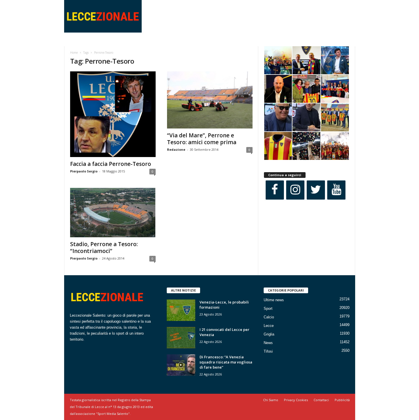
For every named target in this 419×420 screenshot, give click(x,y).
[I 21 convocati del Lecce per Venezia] (181, 337)
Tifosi (268, 351)
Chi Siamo (270, 400)
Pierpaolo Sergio (83, 171)
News (268, 343)
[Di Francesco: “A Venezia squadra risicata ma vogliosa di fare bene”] (181, 365)
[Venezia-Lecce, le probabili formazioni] (181, 310)
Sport (268, 308)
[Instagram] (295, 190)
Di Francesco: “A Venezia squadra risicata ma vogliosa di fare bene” (226, 362)
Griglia (269, 334)
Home (74, 53)
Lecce (269, 325)
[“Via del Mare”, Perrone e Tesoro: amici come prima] (210, 99)
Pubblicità (342, 400)
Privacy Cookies (296, 400)
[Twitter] (316, 190)
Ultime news (274, 300)
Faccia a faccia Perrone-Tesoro (110, 164)
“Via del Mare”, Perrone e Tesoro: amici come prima (201, 139)
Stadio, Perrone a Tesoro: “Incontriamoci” (104, 247)
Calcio (269, 317)
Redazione (176, 149)
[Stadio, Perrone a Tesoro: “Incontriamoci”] (113, 212)
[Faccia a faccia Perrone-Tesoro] (113, 114)
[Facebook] (275, 190)
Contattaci (321, 400)
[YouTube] (336, 190)
